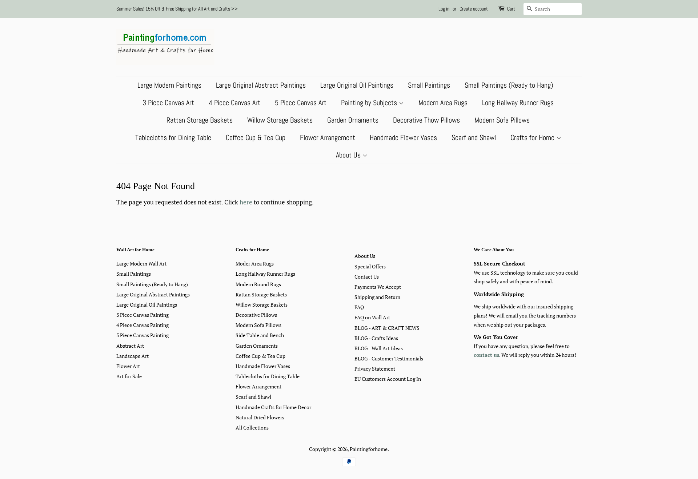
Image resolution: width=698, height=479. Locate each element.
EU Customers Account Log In (387, 378)
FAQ (359, 307)
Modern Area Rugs (443, 102)
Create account (474, 8)
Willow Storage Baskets (280, 120)
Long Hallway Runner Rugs (518, 102)
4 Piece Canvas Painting (142, 325)
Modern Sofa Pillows (502, 120)
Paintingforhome (369, 449)
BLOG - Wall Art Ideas (378, 348)
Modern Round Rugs (258, 284)
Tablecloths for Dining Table (173, 137)
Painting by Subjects (370, 102)
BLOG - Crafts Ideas (376, 338)
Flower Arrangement (327, 137)
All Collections (252, 427)
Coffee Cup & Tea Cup (255, 137)
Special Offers (370, 266)
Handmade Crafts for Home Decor (273, 407)
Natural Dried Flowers (260, 417)
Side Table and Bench (260, 335)
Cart (511, 8)
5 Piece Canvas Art (300, 102)
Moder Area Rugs (255, 263)
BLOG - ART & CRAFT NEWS (387, 327)
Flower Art (128, 366)
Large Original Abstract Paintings (261, 85)
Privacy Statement (374, 368)
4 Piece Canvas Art (234, 102)
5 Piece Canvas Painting (142, 335)
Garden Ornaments (352, 120)
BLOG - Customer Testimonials (388, 358)
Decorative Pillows (256, 314)
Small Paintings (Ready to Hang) (509, 85)
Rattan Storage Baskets (200, 120)
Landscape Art (132, 355)
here (246, 202)
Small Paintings (429, 85)
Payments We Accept (377, 286)
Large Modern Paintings (169, 85)
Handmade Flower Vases (403, 137)
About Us (349, 155)
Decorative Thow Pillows (426, 120)
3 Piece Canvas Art (168, 102)
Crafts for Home (533, 137)
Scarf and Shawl (474, 137)
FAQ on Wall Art (372, 317)
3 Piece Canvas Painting (142, 314)
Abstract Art (130, 345)
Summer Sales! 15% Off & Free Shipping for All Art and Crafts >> (177, 8)
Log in (443, 8)
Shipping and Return (377, 297)
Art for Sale (129, 376)
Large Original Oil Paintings (356, 85)
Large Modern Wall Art (141, 263)
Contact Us (366, 276)
